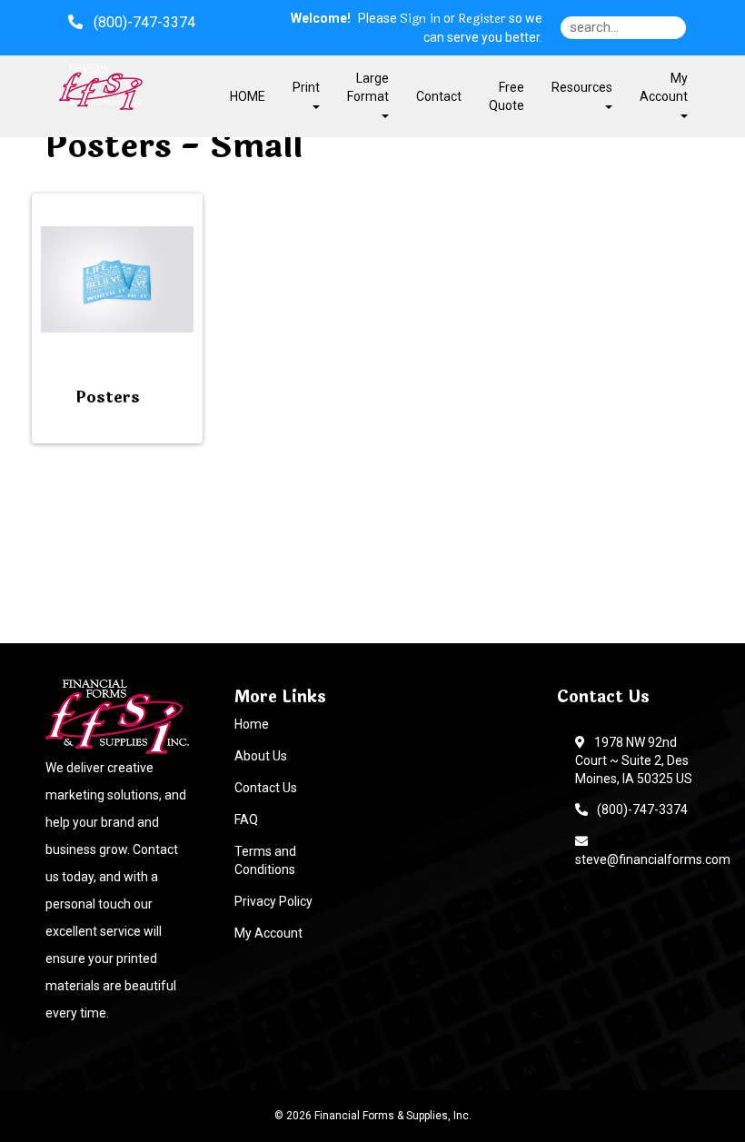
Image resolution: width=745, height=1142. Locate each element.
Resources (581, 87)
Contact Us (265, 787)
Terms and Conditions (265, 860)
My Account (268, 933)
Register (482, 19)
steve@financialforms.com (652, 850)
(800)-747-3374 (639, 809)
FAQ (246, 819)
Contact (439, 96)
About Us (260, 756)
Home (251, 724)
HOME (247, 96)
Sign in (420, 19)
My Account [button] (664, 87)
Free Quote (506, 96)
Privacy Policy (273, 901)
